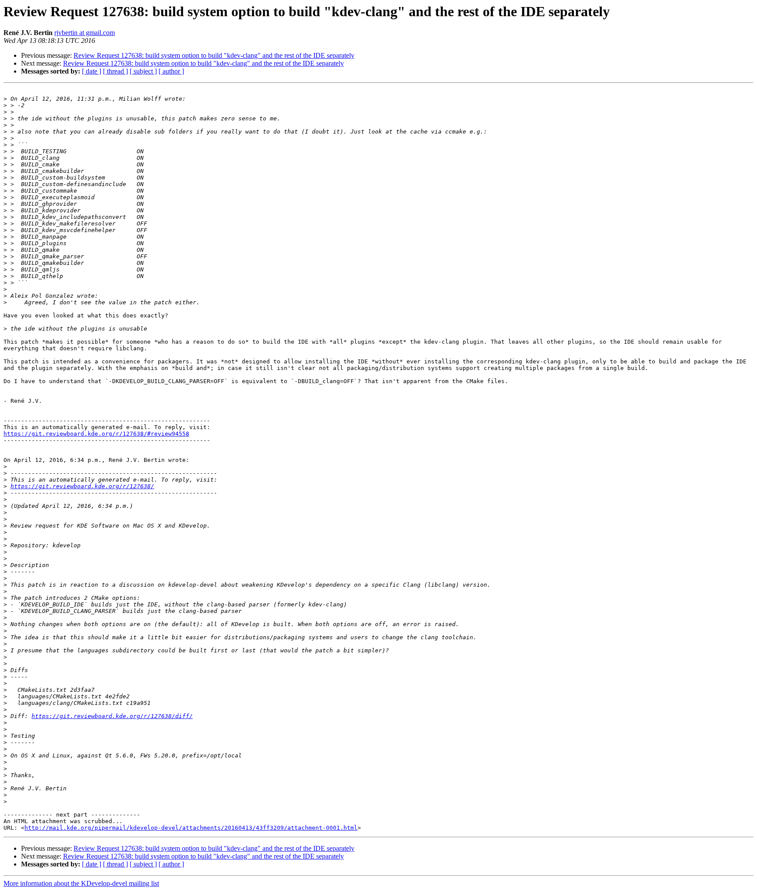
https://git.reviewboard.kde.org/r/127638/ (82, 486)
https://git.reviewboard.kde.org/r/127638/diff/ (112, 716)
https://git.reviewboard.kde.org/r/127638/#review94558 (96, 433)
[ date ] (91, 71)
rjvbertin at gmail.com (84, 32)
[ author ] (171, 71)
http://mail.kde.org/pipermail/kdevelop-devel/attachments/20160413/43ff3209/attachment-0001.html (191, 827)
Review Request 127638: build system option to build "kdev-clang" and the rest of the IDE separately (214, 55)
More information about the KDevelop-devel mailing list (81, 883)
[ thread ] (115, 71)
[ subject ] (143, 71)
